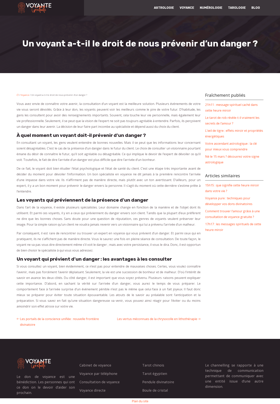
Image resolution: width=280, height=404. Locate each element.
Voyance (187, 8)
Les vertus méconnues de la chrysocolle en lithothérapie (157, 319)
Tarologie (237, 8)
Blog (255, 8)
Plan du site (140, 401)
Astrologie (164, 8)
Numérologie (211, 8)
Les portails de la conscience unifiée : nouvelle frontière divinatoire (59, 322)
